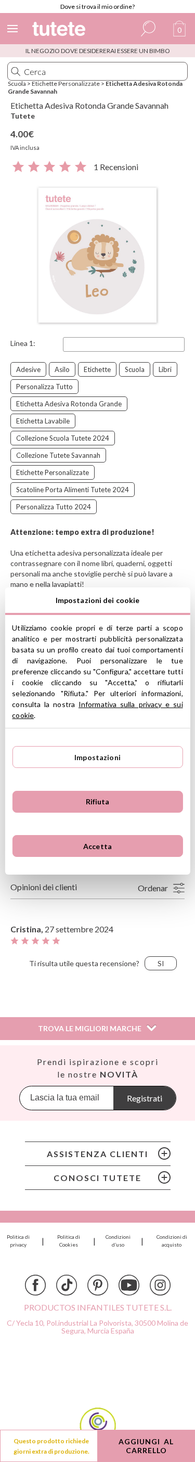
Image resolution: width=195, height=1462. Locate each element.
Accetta (97, 846)
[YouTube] (129, 1285)
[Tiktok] (66, 1285)
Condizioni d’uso (118, 1241)
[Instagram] (160, 1285)
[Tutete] (60, 30)
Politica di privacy (18, 1241)
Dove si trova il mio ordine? (97, 6)
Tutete (22, 115)
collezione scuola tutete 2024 (62, 438)
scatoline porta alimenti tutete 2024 (72, 489)
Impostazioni (97, 757)
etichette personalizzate (52, 472)
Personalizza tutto (44, 386)
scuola (135, 369)
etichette (97, 369)
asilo (62, 369)
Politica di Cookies (68, 1241)
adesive (28, 369)
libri (165, 369)
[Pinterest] (97, 1285)
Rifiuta (98, 801)
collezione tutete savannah (58, 455)
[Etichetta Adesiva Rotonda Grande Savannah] (97, 255)
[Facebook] (35, 1285)
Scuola (17, 83)
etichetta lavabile (43, 421)
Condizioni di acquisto (172, 1241)
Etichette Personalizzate (66, 83)
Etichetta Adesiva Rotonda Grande (69, 404)
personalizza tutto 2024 (53, 507)
